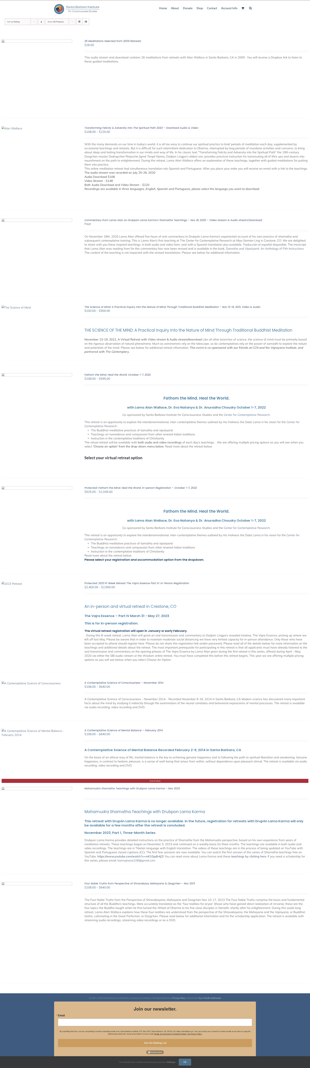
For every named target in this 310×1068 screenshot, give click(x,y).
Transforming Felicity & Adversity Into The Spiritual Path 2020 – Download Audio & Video (141, 128)
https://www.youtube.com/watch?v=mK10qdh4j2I (130, 856)
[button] (250, 7)
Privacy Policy (179, 998)
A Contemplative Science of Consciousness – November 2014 (123, 683)
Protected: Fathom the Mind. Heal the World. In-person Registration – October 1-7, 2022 (140, 488)
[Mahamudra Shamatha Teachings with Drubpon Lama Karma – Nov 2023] (37, 789)
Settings (171, 1062)
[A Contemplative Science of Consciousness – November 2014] (31, 683)
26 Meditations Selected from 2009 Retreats (112, 41)
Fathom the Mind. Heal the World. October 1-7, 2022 (117, 375)
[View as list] (86, 22)
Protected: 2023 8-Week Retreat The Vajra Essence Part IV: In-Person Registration (136, 583)
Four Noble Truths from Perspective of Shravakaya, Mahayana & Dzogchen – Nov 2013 (139, 883)
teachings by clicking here (248, 856)
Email (61, 1015)
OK (184, 1062)
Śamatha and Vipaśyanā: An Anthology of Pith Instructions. (265, 248)
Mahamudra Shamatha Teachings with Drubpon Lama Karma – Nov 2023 (132, 788)
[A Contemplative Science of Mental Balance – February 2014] (37, 731)
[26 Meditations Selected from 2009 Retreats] (37, 41)
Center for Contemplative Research (247, 415)
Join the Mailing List (155, 1043)
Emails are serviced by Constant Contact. (170, 1034)
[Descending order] (41, 21)
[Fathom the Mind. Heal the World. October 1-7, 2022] (37, 375)
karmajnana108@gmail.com (136, 860)
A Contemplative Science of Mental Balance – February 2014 (123, 730)
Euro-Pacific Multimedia (210, 998)
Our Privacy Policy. (194, 1034)
